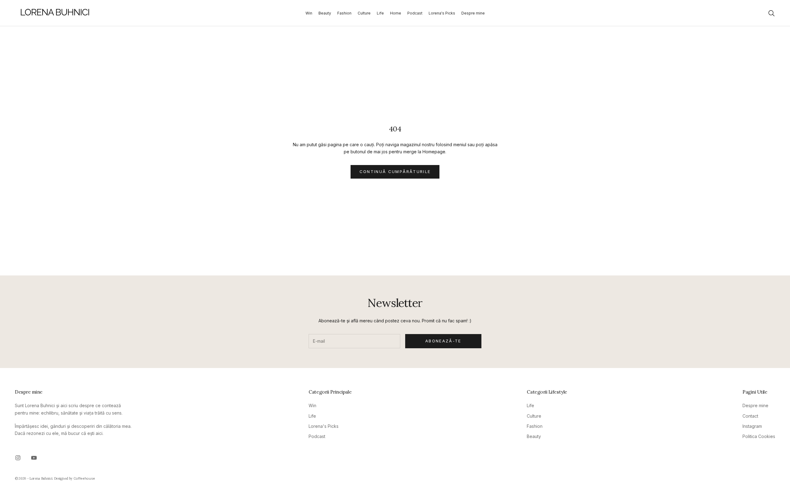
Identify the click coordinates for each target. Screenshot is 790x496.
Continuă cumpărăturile (395, 171)
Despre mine (473, 13)
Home (395, 13)
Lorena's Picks (442, 13)
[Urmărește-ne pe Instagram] (18, 458)
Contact (750, 416)
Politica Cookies (758, 436)
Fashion (344, 13)
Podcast (414, 13)
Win (309, 13)
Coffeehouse (84, 478)
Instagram (752, 426)
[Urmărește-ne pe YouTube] (34, 458)
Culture (364, 13)
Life (380, 13)
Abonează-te (443, 340)
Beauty (324, 13)
